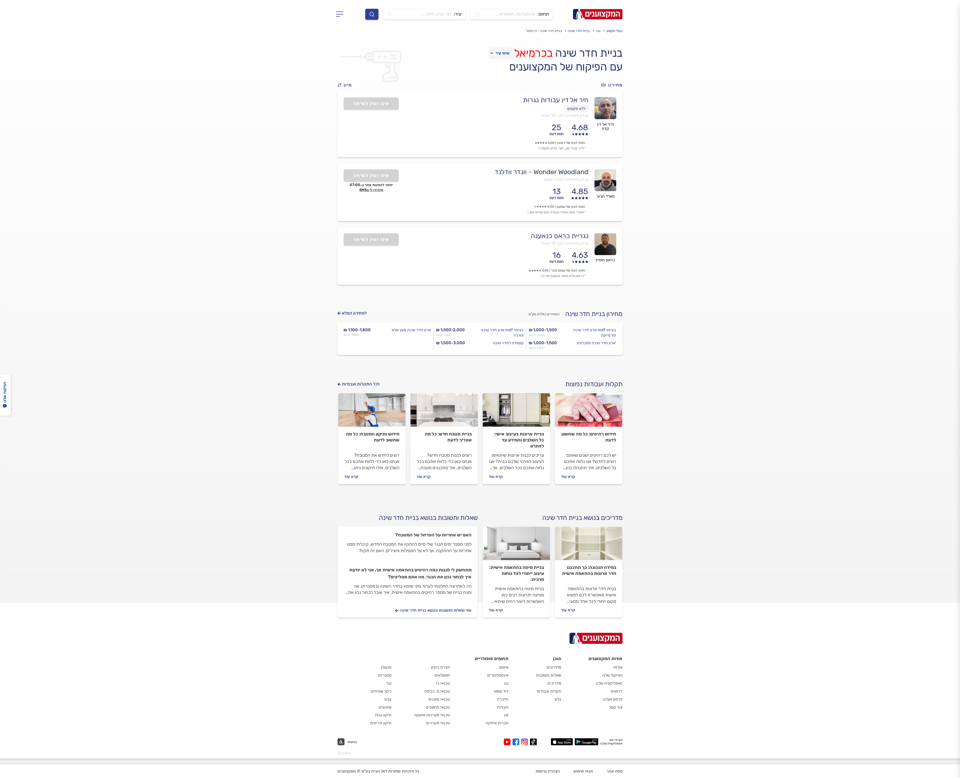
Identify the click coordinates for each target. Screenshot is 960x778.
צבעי (388, 699)
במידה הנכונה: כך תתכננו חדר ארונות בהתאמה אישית (589, 570)
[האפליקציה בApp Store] (562, 741)
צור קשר (615, 707)
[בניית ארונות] (516, 412)
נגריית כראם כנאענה (559, 236)
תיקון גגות (383, 715)
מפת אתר (614, 771)
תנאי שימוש (583, 771)
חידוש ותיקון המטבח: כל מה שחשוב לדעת (373, 437)
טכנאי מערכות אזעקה (432, 715)
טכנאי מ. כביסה (437, 691)
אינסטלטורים (497, 675)
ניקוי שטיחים (381, 691)
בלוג (557, 699)
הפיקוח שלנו (612, 675)
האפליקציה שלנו (609, 683)
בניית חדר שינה (579, 31)
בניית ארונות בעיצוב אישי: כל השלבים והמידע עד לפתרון (519, 440)
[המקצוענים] (597, 14)
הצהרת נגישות (548, 771)
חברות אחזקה (497, 723)
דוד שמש (501, 691)
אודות (617, 667)
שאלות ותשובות (548, 675)
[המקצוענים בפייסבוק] (516, 742)
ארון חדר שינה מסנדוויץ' (596, 343)
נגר (598, 31)
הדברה (502, 699)
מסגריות (385, 675)
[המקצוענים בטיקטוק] (533, 742)
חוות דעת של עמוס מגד (568, 270)
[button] (347, 85)
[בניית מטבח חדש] (444, 412)
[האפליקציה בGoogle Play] (586, 741)
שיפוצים (385, 707)
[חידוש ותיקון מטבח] (372, 412)
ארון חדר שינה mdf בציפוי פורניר (502, 333)
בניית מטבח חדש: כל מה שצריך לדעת (448, 437)
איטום (503, 667)
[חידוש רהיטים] (588, 412)
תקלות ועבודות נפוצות (593, 384)
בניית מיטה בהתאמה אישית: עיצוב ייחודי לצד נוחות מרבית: (516, 573)
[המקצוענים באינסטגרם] (525, 742)
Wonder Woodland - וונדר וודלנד (541, 172)
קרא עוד (568, 476)
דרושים (616, 691)
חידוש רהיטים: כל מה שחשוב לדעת (588, 437)
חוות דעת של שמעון (570, 207)
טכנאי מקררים (438, 723)
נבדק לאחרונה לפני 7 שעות (566, 179)
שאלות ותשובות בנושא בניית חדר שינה (428, 518)
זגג (506, 715)
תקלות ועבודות (549, 691)
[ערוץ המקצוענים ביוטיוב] (508, 742)
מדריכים (554, 683)
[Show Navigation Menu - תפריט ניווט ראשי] (341, 14)
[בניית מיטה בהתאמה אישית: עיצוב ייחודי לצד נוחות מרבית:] (516, 546)
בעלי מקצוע (614, 31)
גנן (506, 683)
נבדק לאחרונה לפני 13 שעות (565, 115)
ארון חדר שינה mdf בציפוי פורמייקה (594, 333)
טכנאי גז (443, 683)
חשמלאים (442, 675)
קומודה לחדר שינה (508, 343)
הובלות (502, 707)
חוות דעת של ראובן (571, 143)
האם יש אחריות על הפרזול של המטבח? (433, 535)
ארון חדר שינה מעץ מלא (411, 330)
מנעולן (386, 667)
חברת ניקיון (440, 667)
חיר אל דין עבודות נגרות (555, 100)
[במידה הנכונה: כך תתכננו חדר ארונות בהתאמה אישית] (588, 546)
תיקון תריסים (381, 723)
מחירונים (554, 667)
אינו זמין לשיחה (371, 103)
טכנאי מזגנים (439, 699)
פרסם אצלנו (612, 699)
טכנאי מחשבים (438, 707)
